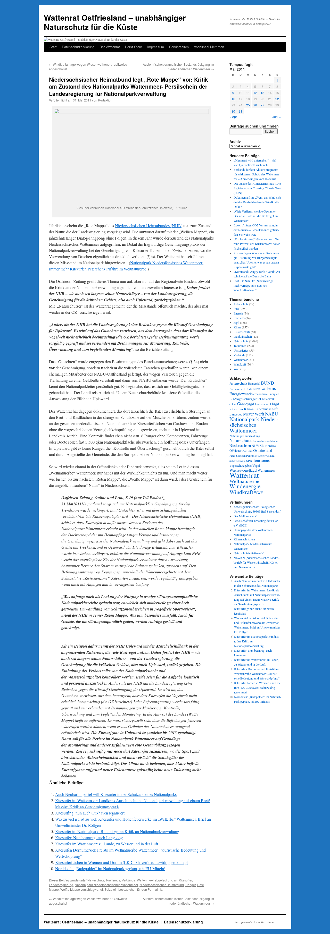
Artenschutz (241, 304)
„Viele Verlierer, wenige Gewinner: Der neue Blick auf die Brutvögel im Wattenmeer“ (256, 216)
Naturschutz (95, 880)
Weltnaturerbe (244, 481)
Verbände (128, 880)
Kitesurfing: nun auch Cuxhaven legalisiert (90, 813)
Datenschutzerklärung (78, 46)
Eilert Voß (259, 388)
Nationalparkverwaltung (244, 436)
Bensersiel (254, 383)
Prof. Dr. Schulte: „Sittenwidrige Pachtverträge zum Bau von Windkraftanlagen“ (253, 285)
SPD (249, 460)
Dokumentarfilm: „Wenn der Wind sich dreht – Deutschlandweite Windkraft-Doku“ (257, 202)
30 (233, 111)
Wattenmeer (145, 880)
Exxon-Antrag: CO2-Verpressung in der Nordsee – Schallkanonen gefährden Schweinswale (256, 229)
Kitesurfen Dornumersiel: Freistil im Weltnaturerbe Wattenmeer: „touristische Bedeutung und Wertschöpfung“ (256, 673)
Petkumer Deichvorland (260, 455)
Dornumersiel (237, 389)
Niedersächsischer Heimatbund (161, 884)
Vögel (256, 465)
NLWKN (258, 445)
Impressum (155, 46)
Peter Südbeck (237, 455)
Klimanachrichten (244, 539)
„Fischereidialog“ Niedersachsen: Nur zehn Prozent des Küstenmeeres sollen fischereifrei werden (257, 243)
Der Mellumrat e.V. (245, 516)
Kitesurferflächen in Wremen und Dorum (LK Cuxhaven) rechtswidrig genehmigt (121, 862)
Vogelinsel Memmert (209, 46)
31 (240, 111)
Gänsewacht (263, 404)
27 (262, 105)
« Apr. (233, 116)
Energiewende (241, 393)
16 (233, 99)
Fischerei (239, 318)
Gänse (232, 404)
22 (277, 99)
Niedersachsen (240, 445)
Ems (236, 309)
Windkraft (240, 364)
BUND (267, 383)
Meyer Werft (253, 414)
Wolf (237, 369)
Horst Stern (133, 46)
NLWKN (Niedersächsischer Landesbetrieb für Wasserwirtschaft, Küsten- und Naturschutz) (256, 562)
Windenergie (244, 486)
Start (53, 46)
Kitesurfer (185, 880)
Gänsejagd (245, 403)
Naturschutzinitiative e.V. (249, 553)
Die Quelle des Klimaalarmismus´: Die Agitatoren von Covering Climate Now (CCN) (257, 188)
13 (262, 92)
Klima (237, 327)
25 (248, 105)
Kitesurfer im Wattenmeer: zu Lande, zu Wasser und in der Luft (106, 843)
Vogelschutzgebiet (240, 465)
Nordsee (270, 446)
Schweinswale (237, 461)
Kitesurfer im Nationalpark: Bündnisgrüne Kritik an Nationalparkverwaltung (117, 831)
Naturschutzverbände (265, 441)
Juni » (277, 116)
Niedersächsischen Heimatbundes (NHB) (148, 225)
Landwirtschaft (243, 336)
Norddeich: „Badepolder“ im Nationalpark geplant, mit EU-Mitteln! (110, 868)
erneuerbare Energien (266, 394)
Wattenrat (244, 475)
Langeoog (235, 414)
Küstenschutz (242, 332)
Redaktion (105, 100)
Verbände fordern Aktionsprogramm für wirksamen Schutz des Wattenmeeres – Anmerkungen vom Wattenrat (257, 174)
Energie (238, 313)
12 (255, 92)
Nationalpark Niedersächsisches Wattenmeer (106, 884)
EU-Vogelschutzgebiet (245, 398)
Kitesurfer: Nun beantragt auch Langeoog (89, 837)
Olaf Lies (247, 451)
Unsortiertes (241, 350)
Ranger (190, 884)
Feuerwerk (268, 399)
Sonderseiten (179, 46)
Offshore (235, 450)
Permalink (155, 889)
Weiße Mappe (70, 889)
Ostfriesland (262, 450)
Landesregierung (61, 884)
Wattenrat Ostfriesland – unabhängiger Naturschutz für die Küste (115, 22)
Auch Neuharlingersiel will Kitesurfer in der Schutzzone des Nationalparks (116, 794)
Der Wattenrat (110, 46)
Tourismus (113, 880)
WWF (258, 492)
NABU (271, 413)
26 (255, 105)
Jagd (236, 322)
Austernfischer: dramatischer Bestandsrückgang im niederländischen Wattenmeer (178, 66)
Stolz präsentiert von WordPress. (255, 922)
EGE (248, 389)
